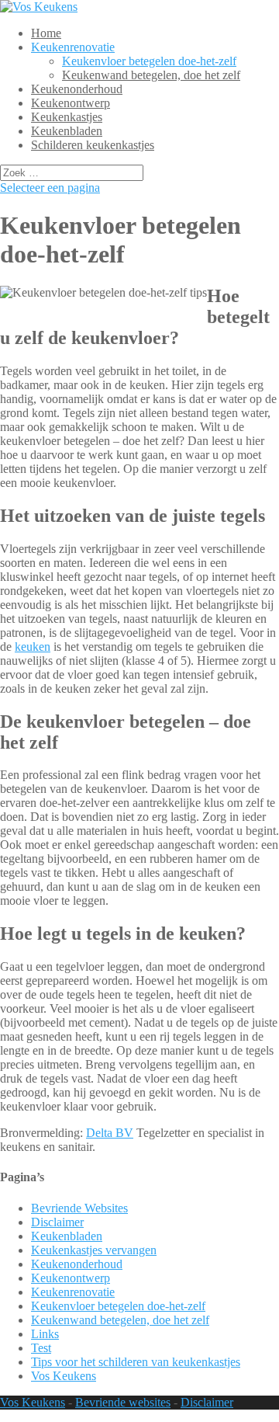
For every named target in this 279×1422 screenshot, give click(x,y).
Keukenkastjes (66, 116)
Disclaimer (57, 1222)
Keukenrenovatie (73, 47)
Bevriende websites (122, 1402)
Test (41, 1347)
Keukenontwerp (70, 103)
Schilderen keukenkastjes (92, 144)
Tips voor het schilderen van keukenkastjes (135, 1361)
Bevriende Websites (79, 1208)
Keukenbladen (66, 130)
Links (45, 1333)
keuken (32, 646)
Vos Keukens (63, 1375)
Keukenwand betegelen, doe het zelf (151, 75)
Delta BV (109, 1132)
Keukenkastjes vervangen (94, 1250)
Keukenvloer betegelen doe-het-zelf (149, 61)
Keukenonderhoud (76, 89)
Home (46, 33)
